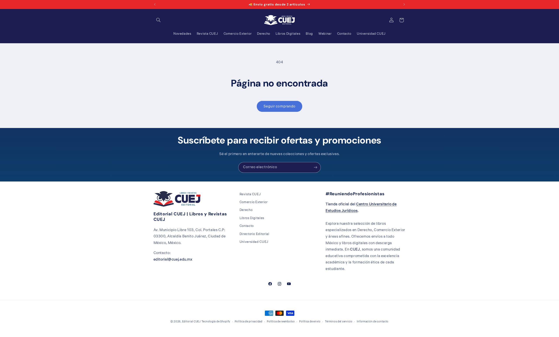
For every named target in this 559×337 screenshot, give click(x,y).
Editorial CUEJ (191, 321)
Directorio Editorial (254, 234)
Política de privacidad (248, 321)
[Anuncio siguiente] (404, 4)
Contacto (247, 226)
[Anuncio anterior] (155, 4)
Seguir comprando (279, 106)
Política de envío (310, 321)
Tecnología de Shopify (216, 321)
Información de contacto (372, 321)
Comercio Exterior (254, 202)
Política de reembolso (281, 321)
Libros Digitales (252, 218)
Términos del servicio (338, 321)
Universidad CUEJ (254, 242)
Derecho (246, 210)
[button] (159, 20)
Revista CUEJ (250, 194)
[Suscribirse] (316, 167)
